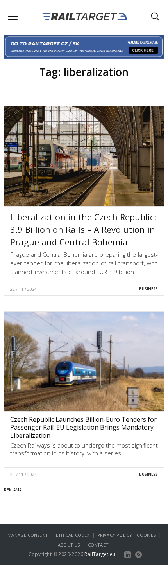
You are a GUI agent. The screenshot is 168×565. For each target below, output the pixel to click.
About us (69, 545)
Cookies (146, 535)
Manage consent (27, 535)
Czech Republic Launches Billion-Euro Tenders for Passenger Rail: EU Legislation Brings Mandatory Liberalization (83, 427)
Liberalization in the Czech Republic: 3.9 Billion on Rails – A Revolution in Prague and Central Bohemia (83, 229)
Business (148, 288)
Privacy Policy (114, 535)
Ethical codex (72, 535)
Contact (98, 545)
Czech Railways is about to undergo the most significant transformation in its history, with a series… (84, 449)
